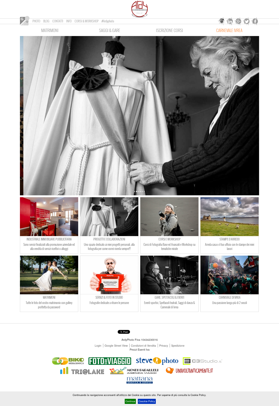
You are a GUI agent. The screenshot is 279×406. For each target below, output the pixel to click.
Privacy (163, 345)
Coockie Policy (147, 401)
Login (98, 345)
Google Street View (116, 345)
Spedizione (177, 345)
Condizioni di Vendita (143, 345)
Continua (130, 401)
